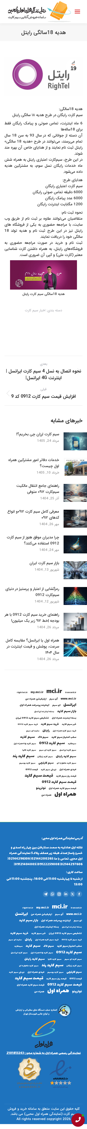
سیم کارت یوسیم (27, 763)
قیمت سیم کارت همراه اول (62, 788)
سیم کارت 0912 (52, 743)
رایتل (46, 731)
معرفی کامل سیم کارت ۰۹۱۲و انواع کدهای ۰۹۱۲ (33, 515)
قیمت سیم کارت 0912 (59, 782)
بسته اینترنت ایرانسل (44, 711)
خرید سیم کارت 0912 (28, 724)
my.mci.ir (37, 692)
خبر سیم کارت (69, 724)
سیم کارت (27, 737)
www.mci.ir (68, 699)
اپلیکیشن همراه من (35, 699)
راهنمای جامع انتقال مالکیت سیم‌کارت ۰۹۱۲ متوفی (37, 489)
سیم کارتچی (46, 763)
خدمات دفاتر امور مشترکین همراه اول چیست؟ (33, 463)
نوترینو (41, 788)
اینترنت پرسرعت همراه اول (34, 705)
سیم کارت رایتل (66, 756)
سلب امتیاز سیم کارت (63, 737)
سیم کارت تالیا (29, 750)
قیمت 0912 (31, 769)
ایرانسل (69, 705)
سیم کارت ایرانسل (67, 750)
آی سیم (53, 699)
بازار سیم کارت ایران (44, 563)
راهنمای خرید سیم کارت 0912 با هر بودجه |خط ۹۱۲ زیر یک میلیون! (32, 618)
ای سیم (56, 705)
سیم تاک (43, 737)
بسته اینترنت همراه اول (64, 718)
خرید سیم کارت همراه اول (64, 731)
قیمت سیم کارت (39, 776)
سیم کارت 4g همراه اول (25, 743)
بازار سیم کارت (66, 711)
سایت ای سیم (32, 731)
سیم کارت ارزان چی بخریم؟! (37, 434)
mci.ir (54, 692)
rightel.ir (22, 692)
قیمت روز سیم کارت (66, 776)
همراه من (46, 795)
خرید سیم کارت (50, 724)
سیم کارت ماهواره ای (66, 763)
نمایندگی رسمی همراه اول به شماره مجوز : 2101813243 (43, 1053)
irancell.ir (70, 692)
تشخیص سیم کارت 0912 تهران (32, 718)
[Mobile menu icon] (77, 11)
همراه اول (65, 794)
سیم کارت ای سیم (47, 750)
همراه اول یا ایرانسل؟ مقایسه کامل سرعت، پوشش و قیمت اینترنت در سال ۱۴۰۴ (32, 646)
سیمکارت (72, 743)
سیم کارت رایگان (45, 756)
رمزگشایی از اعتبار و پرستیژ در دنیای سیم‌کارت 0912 (32, 592)
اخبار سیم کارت (35, 310)
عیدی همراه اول (67, 769)
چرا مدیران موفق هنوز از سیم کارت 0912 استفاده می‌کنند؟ (33, 540)
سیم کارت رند (23, 756)
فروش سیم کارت (48, 769)
